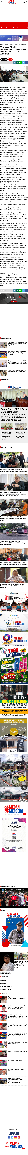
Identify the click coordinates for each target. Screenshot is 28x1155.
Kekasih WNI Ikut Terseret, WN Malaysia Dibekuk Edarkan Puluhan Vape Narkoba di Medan (13, 518)
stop (10, 59)
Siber (16, 1129)
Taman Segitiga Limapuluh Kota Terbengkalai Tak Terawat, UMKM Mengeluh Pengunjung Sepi (13, 543)
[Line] (20, 62)
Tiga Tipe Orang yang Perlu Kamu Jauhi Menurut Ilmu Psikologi (17, 997)
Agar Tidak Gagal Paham (15, 1060)
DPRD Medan (6, 44)
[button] (26, 0)
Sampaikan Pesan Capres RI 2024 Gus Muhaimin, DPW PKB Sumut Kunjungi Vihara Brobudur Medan (17, 362)
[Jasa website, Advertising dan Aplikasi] (14, 305)
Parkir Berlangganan (22, 44)
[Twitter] (23, 62)
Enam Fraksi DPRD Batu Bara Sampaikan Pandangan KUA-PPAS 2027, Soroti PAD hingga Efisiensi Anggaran (14, 414)
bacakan (4, 59)
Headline (11, 44)
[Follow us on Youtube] (18, 1137)
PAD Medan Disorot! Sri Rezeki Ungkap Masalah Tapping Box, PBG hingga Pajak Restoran (12, 585)
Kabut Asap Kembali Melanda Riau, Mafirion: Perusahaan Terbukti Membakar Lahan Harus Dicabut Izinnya (13, 494)
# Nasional (3, 983)
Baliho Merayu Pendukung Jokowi (17, 1051)
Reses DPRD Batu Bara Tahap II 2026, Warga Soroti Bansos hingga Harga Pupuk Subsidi (6, 436)
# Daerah (3, 980)
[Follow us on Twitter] (12, 1137)
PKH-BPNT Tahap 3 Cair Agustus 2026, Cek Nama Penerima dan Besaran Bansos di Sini (17, 1034)
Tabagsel (8, 27)
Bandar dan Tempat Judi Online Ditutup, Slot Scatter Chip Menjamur (17, 353)
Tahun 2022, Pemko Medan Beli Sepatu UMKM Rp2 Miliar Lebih (17, 371)
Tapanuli (15, 27)
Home (1, 44)
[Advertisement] (14, 11)
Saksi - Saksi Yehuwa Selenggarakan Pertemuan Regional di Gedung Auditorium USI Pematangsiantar (17, 1080)
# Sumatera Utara (5, 989)
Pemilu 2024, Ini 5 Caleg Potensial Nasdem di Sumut (17, 1042)
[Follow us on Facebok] (9, 1137)
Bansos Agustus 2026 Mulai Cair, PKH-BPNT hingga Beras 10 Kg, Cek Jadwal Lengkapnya (17, 1025)
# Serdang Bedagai (5, 986)
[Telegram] (14, 62)
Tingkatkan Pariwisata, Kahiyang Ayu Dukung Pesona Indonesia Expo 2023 (17, 344)
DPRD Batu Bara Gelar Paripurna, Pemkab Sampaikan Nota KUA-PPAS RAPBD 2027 (21, 435)
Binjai (21, 27)
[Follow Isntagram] (15, 1137)
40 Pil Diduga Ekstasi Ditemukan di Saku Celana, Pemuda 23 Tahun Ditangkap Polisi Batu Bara (17, 1016)
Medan (2, 27)
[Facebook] (26, 62)
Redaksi (11, 1129)
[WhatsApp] (17, 62)
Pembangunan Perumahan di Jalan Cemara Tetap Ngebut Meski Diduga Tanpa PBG (16, 1007)
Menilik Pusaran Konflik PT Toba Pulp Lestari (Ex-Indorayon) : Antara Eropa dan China (21, 964)
